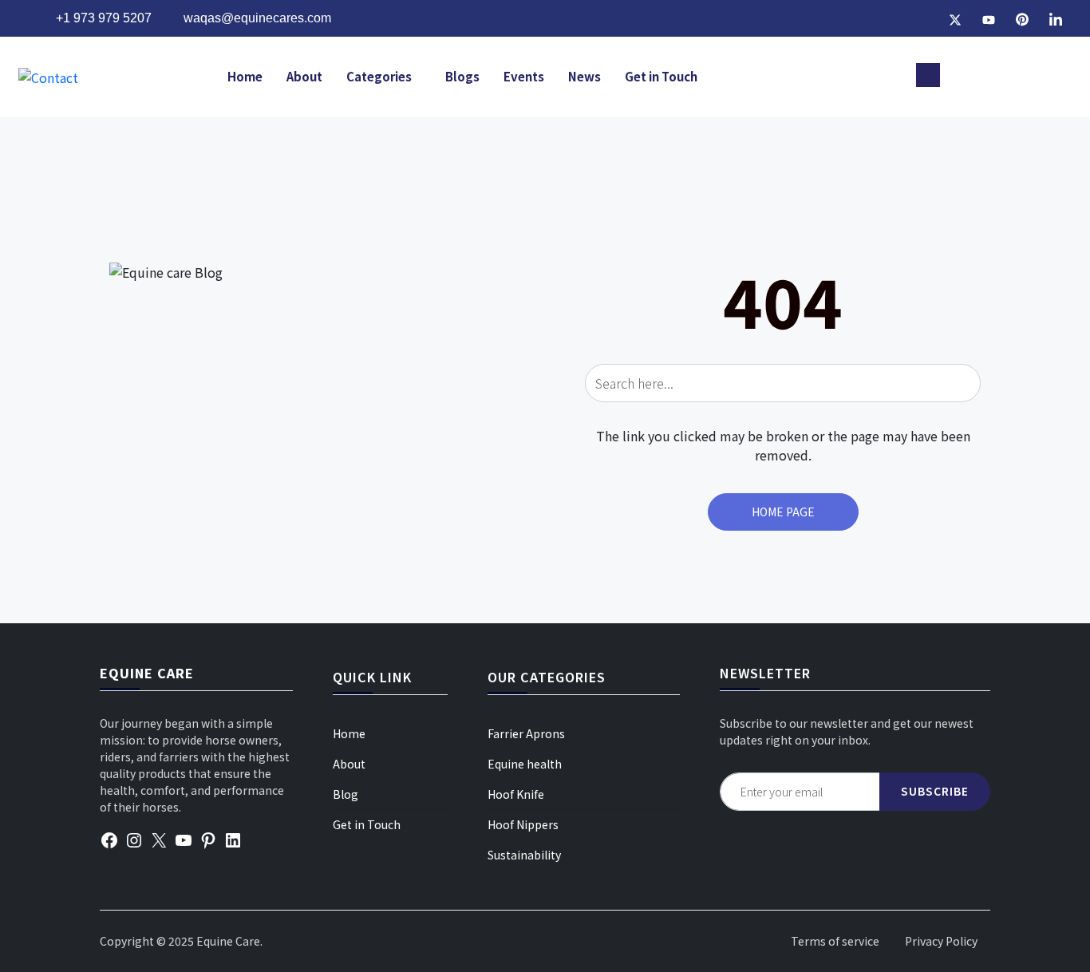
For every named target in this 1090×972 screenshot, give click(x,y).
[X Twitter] (955, 18)
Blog (345, 794)
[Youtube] (989, 18)
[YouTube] (183, 838)
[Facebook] (888, 18)
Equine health (525, 764)
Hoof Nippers (523, 824)
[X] (158, 838)
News (584, 76)
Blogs (462, 76)
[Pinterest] (1022, 18)
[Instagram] (922, 18)
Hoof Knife (516, 794)
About (304, 76)
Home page (783, 512)
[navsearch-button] (928, 75)
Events (524, 76)
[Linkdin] (1056, 18)
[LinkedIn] (233, 838)
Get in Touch (661, 76)
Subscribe (935, 791)
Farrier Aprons (526, 733)
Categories (379, 76)
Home (245, 76)
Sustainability (524, 855)
